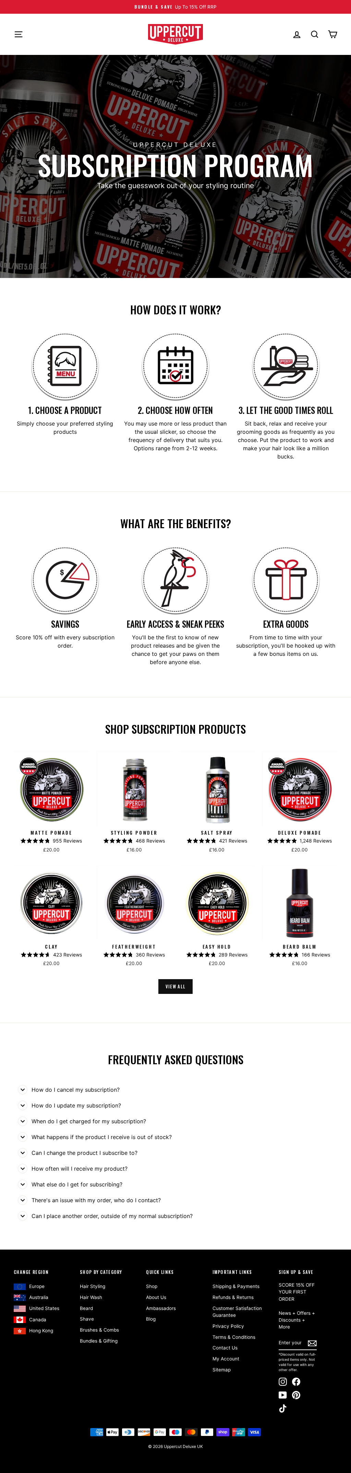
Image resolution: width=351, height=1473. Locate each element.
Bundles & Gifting (99, 1341)
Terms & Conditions (234, 1337)
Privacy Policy (228, 1326)
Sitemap (222, 1369)
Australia (38, 1297)
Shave (87, 1319)
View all (175, 986)
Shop (151, 1286)
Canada (37, 1319)
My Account (226, 1358)
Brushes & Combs (99, 1330)
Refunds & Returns (233, 1297)
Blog (151, 1319)
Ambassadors (161, 1308)
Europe (37, 1286)
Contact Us (225, 1347)
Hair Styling (92, 1286)
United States (44, 1308)
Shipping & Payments (236, 1286)
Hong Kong (41, 1330)
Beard (86, 1308)
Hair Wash (91, 1297)
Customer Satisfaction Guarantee (237, 1312)
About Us (156, 1297)
